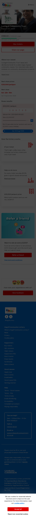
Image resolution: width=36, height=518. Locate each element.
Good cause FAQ (10, 380)
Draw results (8, 359)
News (6, 333)
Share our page (18, 50)
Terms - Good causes (12, 390)
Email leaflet (8, 377)
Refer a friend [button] (18, 255)
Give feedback (18, 293)
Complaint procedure (11, 404)
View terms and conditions (13, 260)
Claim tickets (8, 351)
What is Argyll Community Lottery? (16, 330)
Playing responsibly (11, 407)
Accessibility (8, 401)
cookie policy (19, 503)
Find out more (9, 179)
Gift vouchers (9, 348)
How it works (8, 356)
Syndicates (8, 362)
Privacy (7, 335)
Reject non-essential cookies (18, 514)
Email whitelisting (10, 399)
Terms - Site (8, 393)
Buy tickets (18, 44)
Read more (5, 74)
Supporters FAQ (10, 354)
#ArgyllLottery (9, 320)
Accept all (18, 509)
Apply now (8, 372)
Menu (32, 5)
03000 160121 (12, 427)
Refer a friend (9, 364)
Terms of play (9, 396)
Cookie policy (9, 338)
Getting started (10, 383)
